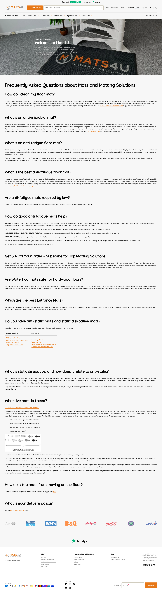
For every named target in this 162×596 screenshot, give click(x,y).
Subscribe (151, 585)
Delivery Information (47, 559)
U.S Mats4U (77, 564)
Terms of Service (79, 559)
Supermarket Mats (12, 342)
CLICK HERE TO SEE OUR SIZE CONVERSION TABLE (22, 408)
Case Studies (45, 564)
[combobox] (73, 7)
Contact (43, 557)
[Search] (101, 8)
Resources (44, 566)
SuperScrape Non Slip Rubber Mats (43, 344)
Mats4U (14, 560)
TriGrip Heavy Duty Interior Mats (17, 340)
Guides (76, 562)
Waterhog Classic (37, 340)
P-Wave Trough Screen (118, 559)
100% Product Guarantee (48, 562)
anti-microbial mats (93, 131)
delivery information (17, 510)
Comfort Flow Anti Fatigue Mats (42, 347)
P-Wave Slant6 (115, 557)
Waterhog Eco (36, 342)
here (54, 492)
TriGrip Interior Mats (13, 338)
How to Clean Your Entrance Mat (111, 106)
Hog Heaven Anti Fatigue (14, 345)
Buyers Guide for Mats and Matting (21, 186)
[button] (155, 8)
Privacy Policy (78, 557)
